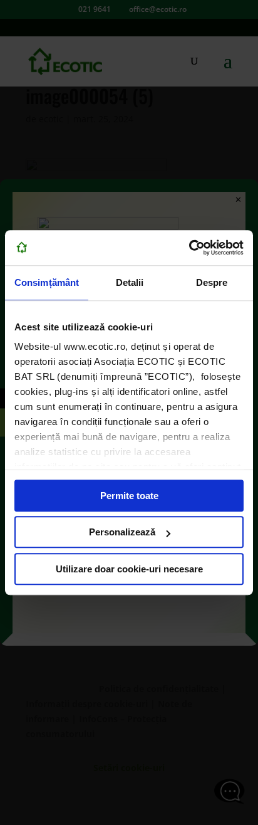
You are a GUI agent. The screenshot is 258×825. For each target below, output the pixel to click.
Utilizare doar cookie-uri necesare (129, 569)
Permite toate (129, 495)
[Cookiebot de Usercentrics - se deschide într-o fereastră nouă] (189, 247)
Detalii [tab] (130, 282)
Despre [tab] (212, 282)
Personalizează (122, 532)
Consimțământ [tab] (46, 282)
